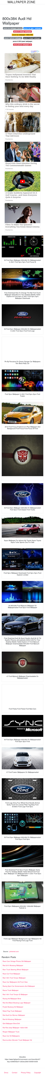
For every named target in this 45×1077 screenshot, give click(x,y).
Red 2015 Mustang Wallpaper (13, 965)
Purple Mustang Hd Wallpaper (13, 1007)
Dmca (6, 1072)
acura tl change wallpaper (22, 31)
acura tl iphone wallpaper (13, 38)
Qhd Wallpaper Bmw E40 (11, 1023)
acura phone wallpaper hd (22, 45)
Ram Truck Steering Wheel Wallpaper (16, 969)
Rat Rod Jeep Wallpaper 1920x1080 (15, 1027)
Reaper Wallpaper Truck (11, 1032)
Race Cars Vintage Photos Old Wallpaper (17, 961)
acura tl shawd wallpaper (32, 38)
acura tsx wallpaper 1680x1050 (22, 35)
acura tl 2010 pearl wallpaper (22, 41)
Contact (14, 1072)
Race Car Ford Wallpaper (11, 974)
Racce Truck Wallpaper (11, 990)
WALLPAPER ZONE (21, 2)
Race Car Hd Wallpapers (11, 1036)
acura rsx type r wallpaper (32, 28)
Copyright (37, 1072)
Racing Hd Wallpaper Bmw (12, 998)
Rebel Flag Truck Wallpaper (12, 1011)
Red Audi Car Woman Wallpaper (14, 1015)
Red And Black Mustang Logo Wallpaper (16, 1003)
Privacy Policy (25, 1072)
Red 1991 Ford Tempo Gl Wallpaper (15, 994)
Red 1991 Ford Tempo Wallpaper (14, 978)
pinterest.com (14, 951)
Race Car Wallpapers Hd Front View (15, 982)
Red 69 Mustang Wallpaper (12, 1019)
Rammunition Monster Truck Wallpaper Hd (17, 1040)
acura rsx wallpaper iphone (13, 28)
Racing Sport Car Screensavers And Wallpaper (19, 986)
